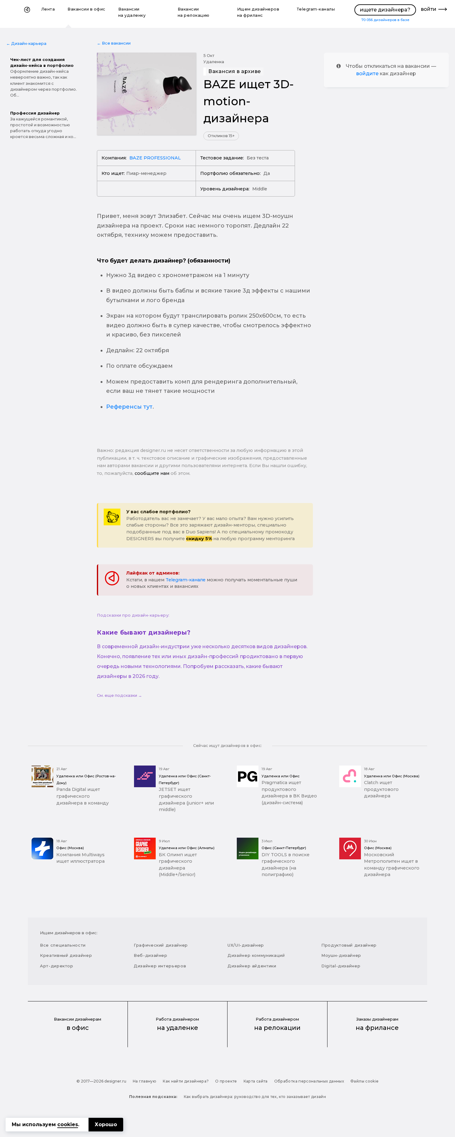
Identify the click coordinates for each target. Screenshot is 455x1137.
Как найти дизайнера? (186, 1081)
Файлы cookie (364, 1081)
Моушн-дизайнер (341, 955)
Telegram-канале (186, 580)
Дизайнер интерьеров (160, 965)
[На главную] (27, 14)
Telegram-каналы (316, 9)
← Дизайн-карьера (26, 43)
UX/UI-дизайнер (246, 945)
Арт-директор (56, 965)
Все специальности (63, 945)
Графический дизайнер (161, 945)
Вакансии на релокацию (194, 12)
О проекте (226, 1081)
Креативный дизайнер (66, 955)
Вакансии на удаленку (132, 12)
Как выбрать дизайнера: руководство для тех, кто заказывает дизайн (255, 1096)
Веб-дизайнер (150, 955)
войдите (367, 73)
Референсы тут (129, 406)
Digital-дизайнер (340, 965)
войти (428, 9)
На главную (145, 1081)
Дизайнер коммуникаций (256, 955)
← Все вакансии (114, 43)
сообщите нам (152, 473)
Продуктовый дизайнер (349, 945)
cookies (67, 1124)
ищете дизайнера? (385, 10)
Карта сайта (256, 1081)
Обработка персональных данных (309, 1081)
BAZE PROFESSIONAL (155, 158)
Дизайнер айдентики (252, 965)
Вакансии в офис (86, 9)
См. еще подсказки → (119, 695)
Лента (48, 9)
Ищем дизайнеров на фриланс (258, 12)
